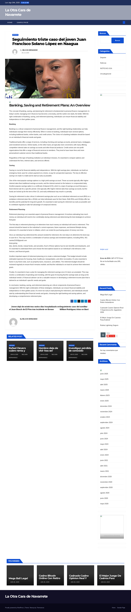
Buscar (103, 33)
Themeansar (40, 607)
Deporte (103, 57)
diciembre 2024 (106, 406)
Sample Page (22, 22)
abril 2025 (104, 384)
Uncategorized (105, 74)
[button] (120, 22)
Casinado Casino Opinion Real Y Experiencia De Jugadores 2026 (112, 310)
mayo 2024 (104, 444)
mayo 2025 (104, 379)
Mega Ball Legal (106, 295)
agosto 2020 (104, 493)
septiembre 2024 (106, 422)
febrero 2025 (105, 395)
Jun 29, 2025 (14, 582)
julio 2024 (104, 433)
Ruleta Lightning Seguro (109, 325)
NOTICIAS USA (106, 68)
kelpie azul (104, 249)
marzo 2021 (104, 471)
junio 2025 (104, 374)
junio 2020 (104, 498)
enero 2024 (104, 455)
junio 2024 (104, 439)
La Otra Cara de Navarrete (26, 596)
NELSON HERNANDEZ (30, 50)
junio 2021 (104, 460)
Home (9, 22)
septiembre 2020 (106, 487)
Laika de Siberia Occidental (112, 535)
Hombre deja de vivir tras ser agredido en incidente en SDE (49, 352)
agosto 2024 (104, 428)
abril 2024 (104, 449)
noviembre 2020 (106, 482)
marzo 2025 (104, 390)
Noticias (15, 34)
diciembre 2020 (106, 476)
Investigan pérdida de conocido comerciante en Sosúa (80, 352)
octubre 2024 (105, 417)
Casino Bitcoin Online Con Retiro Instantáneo (49, 578)
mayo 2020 (104, 504)
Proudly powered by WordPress (14, 607)
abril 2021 (104, 466)
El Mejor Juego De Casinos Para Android (110, 578)
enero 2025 (104, 401)
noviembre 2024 (106, 411)
